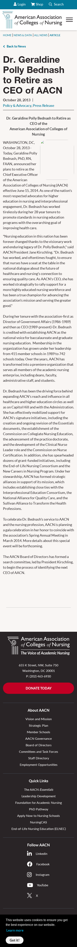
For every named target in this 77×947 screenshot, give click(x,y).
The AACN (38, 789)
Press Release (43, 105)
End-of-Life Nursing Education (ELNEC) (38, 829)
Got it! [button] (15, 940)
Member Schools (38, 732)
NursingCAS (38, 822)
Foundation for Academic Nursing (38, 802)
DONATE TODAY (39, 688)
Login (21, 4)
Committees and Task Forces (38, 751)
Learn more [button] (14, 930)
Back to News (16, 46)
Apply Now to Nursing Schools (38, 815)
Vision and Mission (38, 719)
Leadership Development (39, 796)
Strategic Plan (38, 725)
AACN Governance (38, 738)
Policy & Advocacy (17, 105)
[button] (56, 4)
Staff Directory (38, 758)
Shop (40, 5)
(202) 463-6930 (40, 676)
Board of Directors (39, 745)
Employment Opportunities (38, 764)
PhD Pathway (38, 809)
